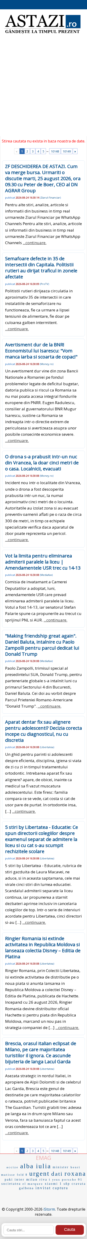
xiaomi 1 (53, 1183)
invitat (43, 1188)
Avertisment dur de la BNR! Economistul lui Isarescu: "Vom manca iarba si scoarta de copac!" (41, 350)
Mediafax (46, 575)
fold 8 (22, 1174)
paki (9, 1179)
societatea (11, 1183)
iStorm (49, 1209)
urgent (39, 1173)
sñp (67, 1183)
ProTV (44, 284)
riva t (45, 1179)
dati (57, 1174)
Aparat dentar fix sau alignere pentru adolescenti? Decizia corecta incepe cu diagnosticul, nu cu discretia (43, 731)
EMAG (43, 1157)
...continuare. (34, 242)
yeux (56, 1179)
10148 (55, 151)
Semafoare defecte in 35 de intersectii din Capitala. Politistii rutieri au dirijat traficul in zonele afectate (41, 267)
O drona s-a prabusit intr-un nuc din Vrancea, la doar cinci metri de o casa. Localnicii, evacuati (42, 462)
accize (12, 1167)
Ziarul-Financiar (50, 197)
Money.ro (47, 364)
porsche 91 (72, 1179)
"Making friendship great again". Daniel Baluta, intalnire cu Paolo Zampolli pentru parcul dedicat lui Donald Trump (42, 645)
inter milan (26, 1179)
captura (60, 1188)
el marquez (33, 1183)
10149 (67, 151)
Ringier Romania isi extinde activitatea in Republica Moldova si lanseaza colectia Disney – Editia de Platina (43, 947)
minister (61, 1167)
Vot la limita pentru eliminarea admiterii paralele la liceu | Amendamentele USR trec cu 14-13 (43, 562)
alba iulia (35, 1166)
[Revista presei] (42, 33)
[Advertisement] (43, 88)
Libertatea (47, 747)
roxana (75, 1173)
